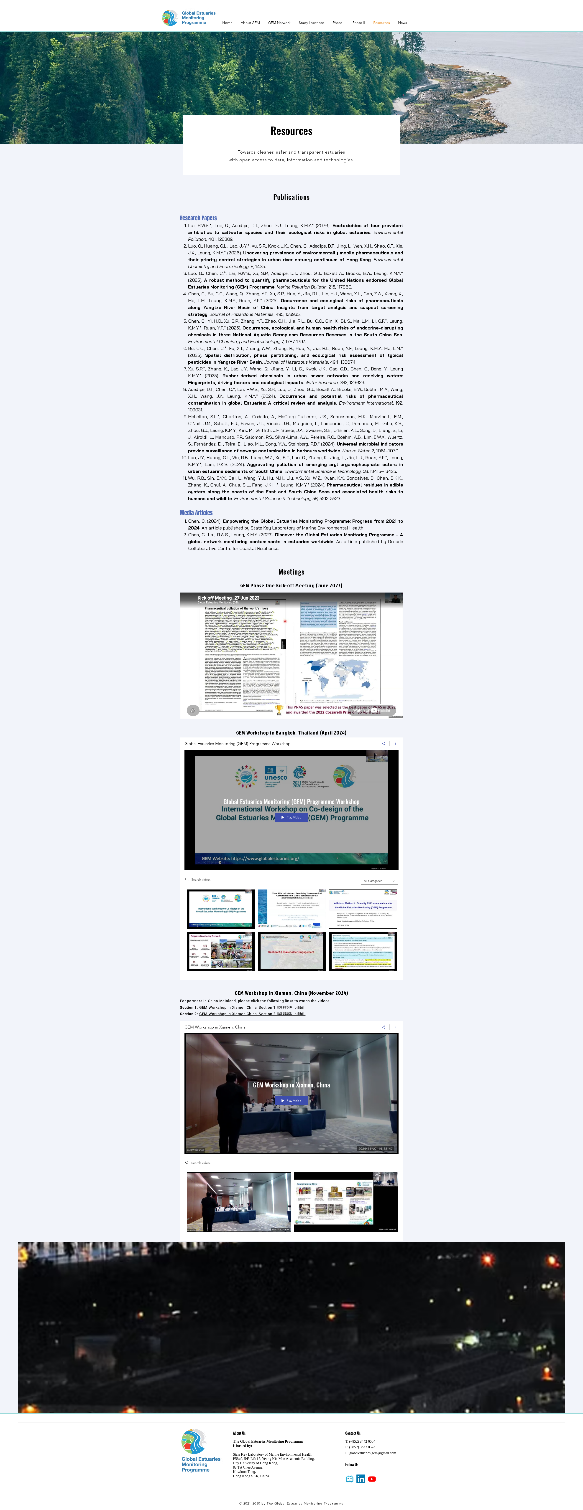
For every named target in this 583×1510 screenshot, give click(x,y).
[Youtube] (372, 1479)
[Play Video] (221, 909)
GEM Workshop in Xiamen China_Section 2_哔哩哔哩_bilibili (252, 1014)
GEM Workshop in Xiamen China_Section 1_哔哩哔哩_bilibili (252, 1007)
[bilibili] (349, 1479)
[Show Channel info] (394, 743)
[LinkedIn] (360, 1479)
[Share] (383, 743)
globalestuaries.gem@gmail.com (372, 1453)
